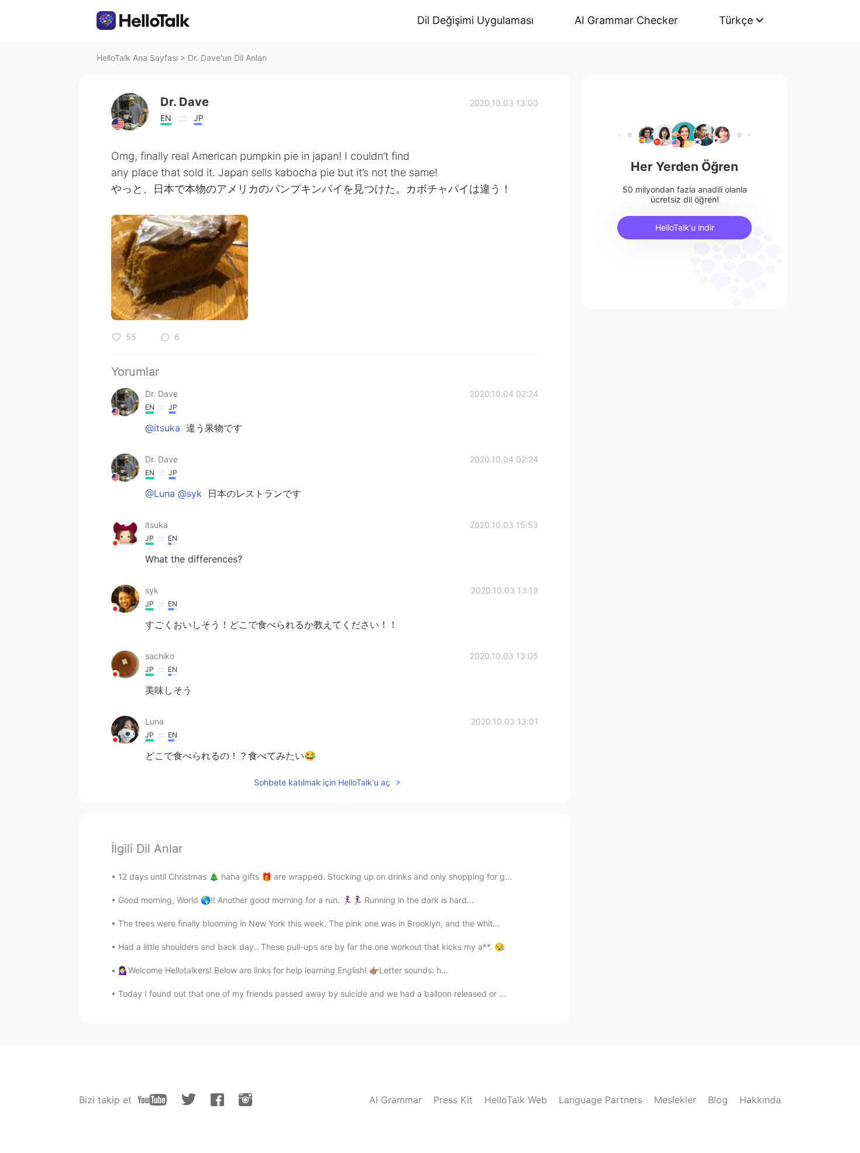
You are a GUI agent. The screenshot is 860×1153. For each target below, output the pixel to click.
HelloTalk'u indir (684, 227)
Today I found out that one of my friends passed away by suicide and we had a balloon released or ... (312, 993)
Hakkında (760, 1100)
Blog (718, 1100)
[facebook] (217, 1099)
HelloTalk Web (515, 1100)
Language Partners (600, 1100)
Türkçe (736, 20)
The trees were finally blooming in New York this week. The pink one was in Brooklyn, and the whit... (309, 923)
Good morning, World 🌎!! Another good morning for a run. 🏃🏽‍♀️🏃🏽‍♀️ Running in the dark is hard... (296, 900)
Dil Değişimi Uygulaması (475, 20)
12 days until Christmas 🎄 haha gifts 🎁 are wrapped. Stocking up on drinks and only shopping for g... (315, 876)
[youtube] (152, 1100)
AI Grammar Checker (626, 20)
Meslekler (675, 1100)
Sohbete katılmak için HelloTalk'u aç (322, 782)
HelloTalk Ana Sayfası (137, 58)
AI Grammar (395, 1100)
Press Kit (453, 1100)
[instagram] (245, 1099)
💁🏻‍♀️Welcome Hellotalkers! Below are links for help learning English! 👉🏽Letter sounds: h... (283, 970)
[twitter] (188, 1099)
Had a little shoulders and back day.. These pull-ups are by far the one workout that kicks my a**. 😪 (311, 947)
